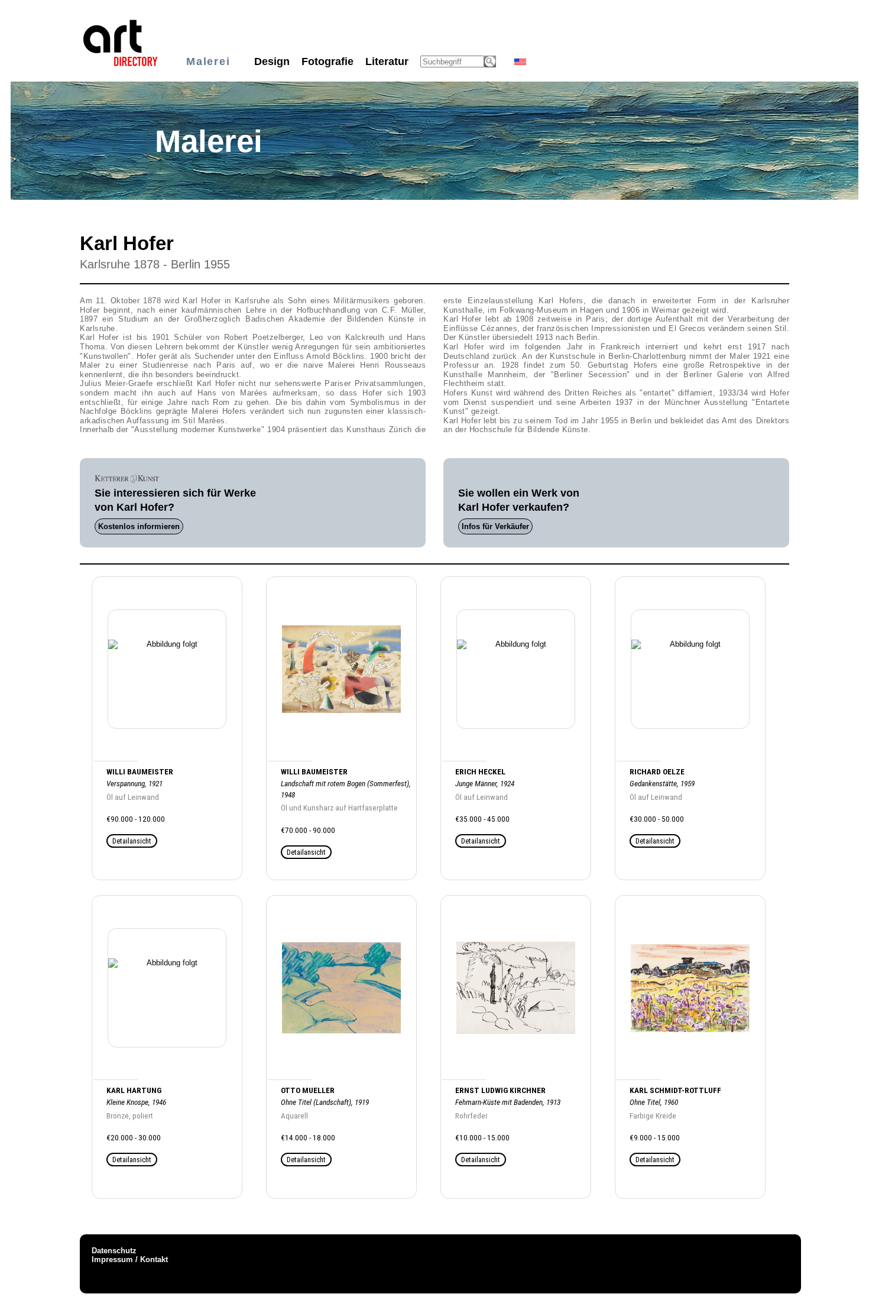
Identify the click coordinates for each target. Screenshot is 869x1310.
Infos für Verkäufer (495, 526)
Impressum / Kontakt (130, 1259)
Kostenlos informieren (139, 526)
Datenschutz (114, 1250)
